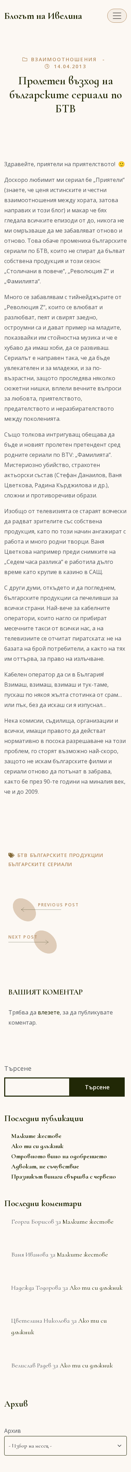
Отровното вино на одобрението (59, 1156)
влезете (49, 1012)
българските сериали (40, 864)
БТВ (22, 855)
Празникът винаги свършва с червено (63, 1176)
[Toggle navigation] (117, 16)
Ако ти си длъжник (37, 1146)
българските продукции (66, 855)
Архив (12, 1431)
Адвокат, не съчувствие (45, 1166)
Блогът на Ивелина (43, 16)
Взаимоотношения (64, 59)
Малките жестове (36, 1136)
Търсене (17, 1068)
